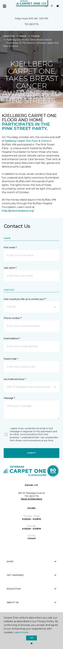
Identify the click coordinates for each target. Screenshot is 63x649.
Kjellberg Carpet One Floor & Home (27, 140)
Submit (31, 453)
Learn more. (21, 632)
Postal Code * (11, 359)
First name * (10, 247)
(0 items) (58, 6)
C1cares (35, 36)
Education (14, 588)
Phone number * (13, 318)
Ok (31, 637)
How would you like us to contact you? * (25, 299)
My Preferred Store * (15, 379)
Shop (10, 561)
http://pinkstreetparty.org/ (18, 210)
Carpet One (8, 36)
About (23, 36)
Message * (9, 398)
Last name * (10, 268)
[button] (46, 6)
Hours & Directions (31, 499)
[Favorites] (52, 6)
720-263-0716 (32, 24)
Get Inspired (15, 575)
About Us (13, 602)
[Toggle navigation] (4, 6)
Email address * (12, 338)
